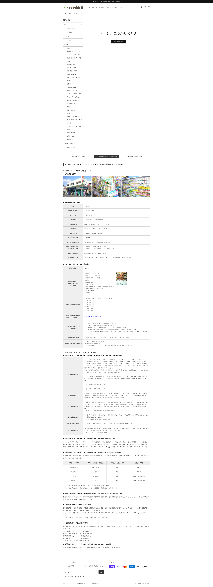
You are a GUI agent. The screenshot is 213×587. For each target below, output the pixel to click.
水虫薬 (68, 113)
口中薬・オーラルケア (73, 90)
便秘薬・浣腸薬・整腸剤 (73, 77)
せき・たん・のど (71, 67)
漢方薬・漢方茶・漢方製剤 (74, 58)
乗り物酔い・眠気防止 (73, 103)
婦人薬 (68, 80)
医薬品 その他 (70, 136)
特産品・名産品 (68, 143)
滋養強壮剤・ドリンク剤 (73, 51)
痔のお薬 (69, 123)
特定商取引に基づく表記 (83, 583)
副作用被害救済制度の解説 (134, 157)
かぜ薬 (68, 61)
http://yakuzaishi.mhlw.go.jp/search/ (94, 316)
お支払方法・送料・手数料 (78, 157)
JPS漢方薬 (69, 32)
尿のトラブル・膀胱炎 (73, 97)
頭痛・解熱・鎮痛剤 (72, 71)
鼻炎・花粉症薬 (71, 64)
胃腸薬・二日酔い (71, 74)
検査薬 (68, 129)
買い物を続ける (118, 41)
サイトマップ (95, 583)
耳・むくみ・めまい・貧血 (74, 93)
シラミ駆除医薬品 (71, 87)
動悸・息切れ (70, 84)
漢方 (65, 25)
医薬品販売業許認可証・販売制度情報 (106, 157)
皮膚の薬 (69, 106)
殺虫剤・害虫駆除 (71, 133)
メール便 (66, 36)
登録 (101, 572)
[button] (141, 7)
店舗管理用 (70, 139)
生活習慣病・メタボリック (74, 126)
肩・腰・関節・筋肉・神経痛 (74, 120)
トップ (65, 13)
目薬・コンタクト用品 (73, 116)
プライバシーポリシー (68, 583)
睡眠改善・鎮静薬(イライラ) (74, 100)
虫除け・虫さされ (71, 110)
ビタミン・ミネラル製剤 (73, 54)
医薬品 (66, 44)
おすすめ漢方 (70, 29)
